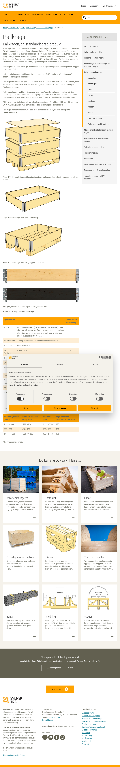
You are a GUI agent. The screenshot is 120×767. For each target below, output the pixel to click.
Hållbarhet (50, 14)
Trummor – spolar (95, 118)
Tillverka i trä (21, 14)
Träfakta (8, 14)
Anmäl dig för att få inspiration (60, 668)
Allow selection (60, 408)
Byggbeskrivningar (89, 713)
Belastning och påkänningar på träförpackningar (97, 65)
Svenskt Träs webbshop (91, 718)
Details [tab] (60, 364)
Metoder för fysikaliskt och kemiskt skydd (98, 131)
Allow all (94, 408)
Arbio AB (85, 744)
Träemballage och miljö (94, 147)
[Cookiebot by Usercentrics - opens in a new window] (100, 357)
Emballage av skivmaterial (98, 124)
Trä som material (91, 153)
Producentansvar (91, 46)
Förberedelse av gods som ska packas (96, 139)
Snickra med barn (89, 724)
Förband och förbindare (94, 58)
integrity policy (15, 385)
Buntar (90, 113)
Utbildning (8, 20)
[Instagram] (62, 737)
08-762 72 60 (54, 717)
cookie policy (32, 385)
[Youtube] (50, 737)
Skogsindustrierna (89, 730)
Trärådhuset (87, 738)
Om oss (21, 20)
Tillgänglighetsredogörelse (14, 755)
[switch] (46, 399)
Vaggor (91, 107)
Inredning (91, 101)
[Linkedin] (45, 737)
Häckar (91, 95)
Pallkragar (92, 84)
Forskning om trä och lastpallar (97, 170)
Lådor (90, 89)
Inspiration (36, 14)
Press (83, 6)
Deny (26, 408)
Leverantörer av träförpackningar (97, 164)
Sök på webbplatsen (84, 17)
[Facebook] (57, 737)
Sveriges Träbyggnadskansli (93, 727)
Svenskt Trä (11, 6)
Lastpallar (92, 78)
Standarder (88, 159)
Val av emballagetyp (44, 27)
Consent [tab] (24, 364)
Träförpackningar (28, 27)
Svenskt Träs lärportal (91, 716)
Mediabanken (87, 741)
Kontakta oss (47, 720)
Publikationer (65, 14)
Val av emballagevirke (93, 52)
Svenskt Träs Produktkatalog (94, 721)
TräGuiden (86, 733)
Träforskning (87, 735)
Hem (5, 27)
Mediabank (94, 6)
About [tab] (95, 364)
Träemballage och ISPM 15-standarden (95, 177)
